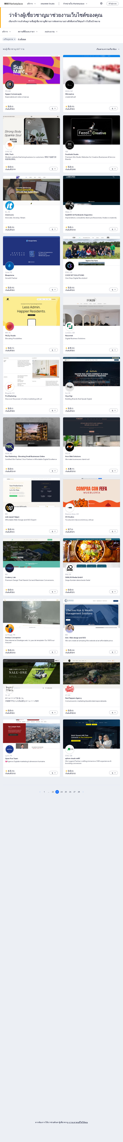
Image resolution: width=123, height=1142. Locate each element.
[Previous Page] (40, 792)
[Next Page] (83, 792)
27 (74, 792)
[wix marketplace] (13, 3)
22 (53, 792)
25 (66, 792)
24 (62, 792)
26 (70, 792)
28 (79, 792)
